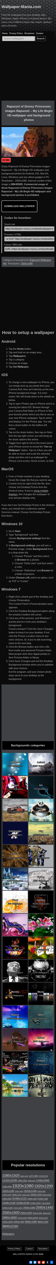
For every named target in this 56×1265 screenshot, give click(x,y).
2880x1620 (47, 1213)
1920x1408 (19, 1191)
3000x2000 (32, 1218)
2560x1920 (26, 1213)
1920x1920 (41, 1191)
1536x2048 (7, 1187)
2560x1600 (11, 1213)
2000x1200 (26, 1195)
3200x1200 (43, 1218)
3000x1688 (22, 1218)
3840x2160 (10, 1226)
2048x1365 (42, 1199)
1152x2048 (43, 1176)
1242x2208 (9, 1180)
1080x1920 (11, 1176)
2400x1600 (18, 1208)
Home (5, 33)
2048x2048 (22, 1202)
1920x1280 (8, 1191)
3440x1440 (18, 1222)
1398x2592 (31, 1181)
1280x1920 (22, 1181)
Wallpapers (8, 1234)
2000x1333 (36, 1194)
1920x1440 (30, 1191)
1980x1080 (6, 1195)
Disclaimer (29, 33)
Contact (39, 33)
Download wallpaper (19, 206)
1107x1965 (33, 1176)
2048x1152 (19, 1198)
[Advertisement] (28, 73)
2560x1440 (44, 1207)
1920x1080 (27, 263)
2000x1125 (16, 1195)
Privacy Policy (16, 33)
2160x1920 (35, 1203)
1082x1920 (24, 1176)
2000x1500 (46, 1195)
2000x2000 (7, 1199)
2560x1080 (29, 1208)
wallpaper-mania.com (25, 1254)
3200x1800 (7, 1222)
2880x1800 (9, 1217)
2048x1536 (9, 1202)
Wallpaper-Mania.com (21, 6)
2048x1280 (32, 1199)
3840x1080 (31, 1221)
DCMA (6, 160)
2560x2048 (37, 1213)
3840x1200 (42, 1222)
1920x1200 (43, 1186)
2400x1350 (7, 1208)
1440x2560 (42, 1180)
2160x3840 (45, 1203)
